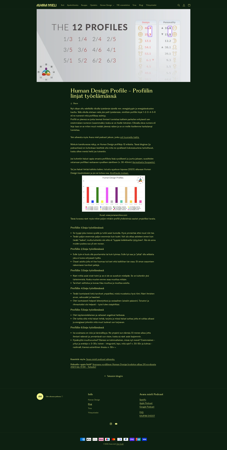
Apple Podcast (146, 403)
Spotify (143, 399)
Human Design (94, 400)
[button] (107, 5)
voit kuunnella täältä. (129, 137)
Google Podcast (147, 407)
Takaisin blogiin (115, 376)
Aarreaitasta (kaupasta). (143, 162)
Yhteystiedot (93, 413)
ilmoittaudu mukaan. (119, 173)
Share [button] (75, 103)
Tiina (90, 408)
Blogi (90, 404)
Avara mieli (112, 444)
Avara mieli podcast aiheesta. (100, 359)
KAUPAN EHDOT (147, 416)
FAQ (142, 412)
